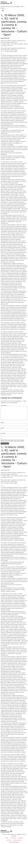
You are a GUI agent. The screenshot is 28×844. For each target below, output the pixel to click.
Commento (4, 405)
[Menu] (3, 10)
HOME (6, 838)
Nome (3, 422)
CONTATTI (20, 838)
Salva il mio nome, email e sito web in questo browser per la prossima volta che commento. (12, 440)
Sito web (3, 433)
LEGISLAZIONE (17, 840)
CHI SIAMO (13, 838)
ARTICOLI (9, 840)
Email (2, 427)
